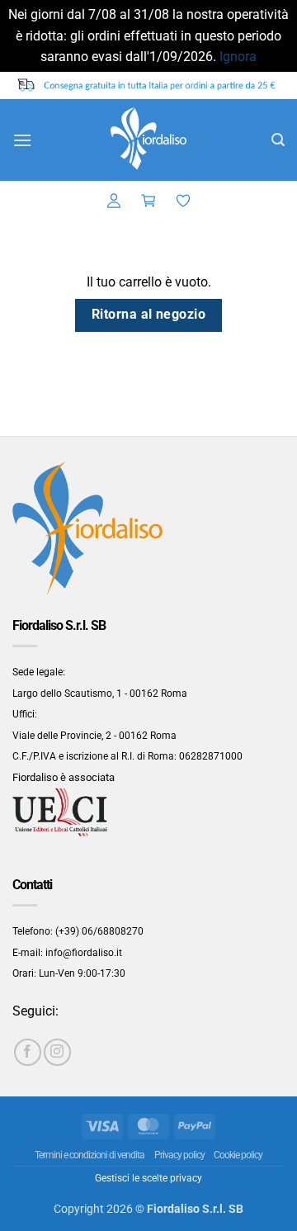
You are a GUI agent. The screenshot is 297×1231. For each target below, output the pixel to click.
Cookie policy (238, 1155)
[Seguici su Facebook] (27, 1052)
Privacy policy (179, 1155)
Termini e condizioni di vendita (89, 1155)
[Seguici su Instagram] (57, 1052)
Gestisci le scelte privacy (148, 1178)
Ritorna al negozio (148, 314)
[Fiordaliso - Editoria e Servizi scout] (148, 140)
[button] (22, 140)
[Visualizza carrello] (148, 201)
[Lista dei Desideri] (183, 201)
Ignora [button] (238, 56)
